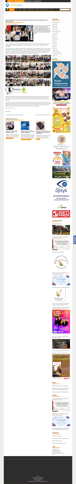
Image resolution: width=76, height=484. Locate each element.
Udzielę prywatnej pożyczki (38, 478)
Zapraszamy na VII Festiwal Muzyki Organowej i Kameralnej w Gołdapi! (60, 337)
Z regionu (54, 55)
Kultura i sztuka (55, 31)
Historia (53, 27)
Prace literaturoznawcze (56, 450)
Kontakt (51, 9)
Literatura (54, 33)
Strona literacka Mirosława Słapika (58, 453)
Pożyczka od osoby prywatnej (38, 477)
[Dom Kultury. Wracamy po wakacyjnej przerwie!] (58, 295)
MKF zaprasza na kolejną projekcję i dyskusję (60, 353)
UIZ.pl (53, 454)
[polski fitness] (61, 209)
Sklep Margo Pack (38, 480)
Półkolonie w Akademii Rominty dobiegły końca (60, 385)
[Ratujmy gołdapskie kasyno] (61, 230)
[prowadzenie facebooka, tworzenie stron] (61, 217)
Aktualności (12, 9)
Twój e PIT (38, 476)
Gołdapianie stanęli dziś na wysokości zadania (15, 114)
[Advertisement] (50, 5)
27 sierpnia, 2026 (9, 130)
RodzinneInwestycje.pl (56, 451)
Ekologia (53, 26)
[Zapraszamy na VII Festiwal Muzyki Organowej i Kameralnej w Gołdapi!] (61, 344)
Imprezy (20, 9)
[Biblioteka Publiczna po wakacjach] (61, 262)
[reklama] (61, 132)
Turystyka (24, 9)
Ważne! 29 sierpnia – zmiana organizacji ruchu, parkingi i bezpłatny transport (60, 273)
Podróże (53, 42)
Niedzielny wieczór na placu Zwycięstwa (43, 114)
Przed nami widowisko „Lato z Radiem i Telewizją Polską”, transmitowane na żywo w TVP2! (61, 308)
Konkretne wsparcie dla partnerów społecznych (60, 350)
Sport (16, 9)
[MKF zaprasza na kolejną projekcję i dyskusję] (61, 367)
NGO (53, 37)
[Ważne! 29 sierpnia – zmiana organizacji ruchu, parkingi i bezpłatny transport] (61, 280)
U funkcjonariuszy (28, 139)
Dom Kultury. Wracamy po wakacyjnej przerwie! (60, 287)
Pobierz (53, 40)
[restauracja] (61, 178)
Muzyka (53, 35)
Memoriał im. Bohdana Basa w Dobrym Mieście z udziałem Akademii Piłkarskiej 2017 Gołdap (60, 304)
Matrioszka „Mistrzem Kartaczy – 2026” (59, 443)
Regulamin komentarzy (44, 9)
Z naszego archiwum (31, 9)
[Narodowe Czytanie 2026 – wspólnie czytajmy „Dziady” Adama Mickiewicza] (61, 244)
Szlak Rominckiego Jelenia (57, 440)
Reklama (37, 9)
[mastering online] (61, 106)
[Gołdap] (7, 9)
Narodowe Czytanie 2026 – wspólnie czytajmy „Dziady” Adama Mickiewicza (60, 237)
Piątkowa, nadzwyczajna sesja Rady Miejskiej (28, 1)
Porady (53, 44)
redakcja (14, 130)
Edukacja (11, 138)
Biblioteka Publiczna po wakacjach (58, 252)
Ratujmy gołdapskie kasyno (57, 223)
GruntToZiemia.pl (55, 449)
